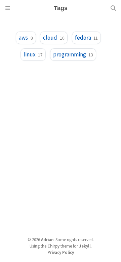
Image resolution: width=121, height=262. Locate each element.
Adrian (47, 239)
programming (73, 54)
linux (33, 54)
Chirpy (53, 246)
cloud (53, 37)
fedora (86, 37)
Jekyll (85, 246)
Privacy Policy (60, 252)
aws (26, 37)
